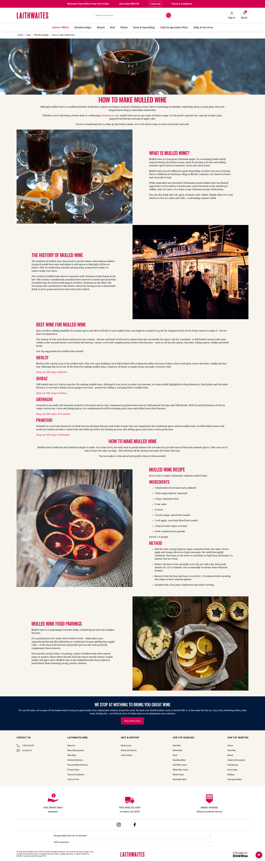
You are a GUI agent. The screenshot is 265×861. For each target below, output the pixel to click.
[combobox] (132, 15)
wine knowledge (41, 35)
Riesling (230, 774)
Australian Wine (179, 779)
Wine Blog (71, 755)
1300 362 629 (28, 745)
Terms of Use (73, 779)
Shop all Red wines (132, 721)
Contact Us (27, 750)
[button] (132, 67)
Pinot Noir (231, 750)
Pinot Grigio (232, 770)
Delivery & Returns (129, 750)
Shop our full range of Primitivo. (53, 434)
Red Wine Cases (180, 765)
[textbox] (191, 175)
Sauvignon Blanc (234, 779)
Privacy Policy (73, 770)
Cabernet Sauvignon (236, 760)
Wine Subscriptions (75, 750)
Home (20, 35)
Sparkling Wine (179, 760)
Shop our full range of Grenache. (53, 413)
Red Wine (177, 745)
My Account (126, 745)
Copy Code (155, 4)
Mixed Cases (178, 774)
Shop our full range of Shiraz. (51, 393)
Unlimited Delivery (75, 760)
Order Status (126, 755)
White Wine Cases (180, 770)
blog (29, 35)
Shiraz (230, 745)
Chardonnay (232, 765)
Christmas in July (110, 115)
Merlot (230, 755)
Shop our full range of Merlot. (52, 372)
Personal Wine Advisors (77, 765)
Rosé (175, 755)
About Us (71, 745)
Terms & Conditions (181, 3)
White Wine (177, 750)
